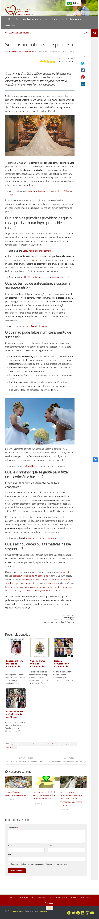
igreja (62, 572)
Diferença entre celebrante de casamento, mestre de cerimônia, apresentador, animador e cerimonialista (72, 798)
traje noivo (19, 583)
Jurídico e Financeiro (58, 897)
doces (40, 575)
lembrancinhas (58, 579)
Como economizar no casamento (40, 538)
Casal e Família (38, 897)
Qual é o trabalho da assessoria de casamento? (46, 277)
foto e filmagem (42, 579)
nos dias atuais (21, 166)
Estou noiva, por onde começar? (38, 250)
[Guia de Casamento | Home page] (19, 11)
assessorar (32, 260)
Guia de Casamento (30, 19)
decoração (30, 583)
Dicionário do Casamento (71, 19)
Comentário (13, 828)
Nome (11, 845)
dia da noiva (28, 579)
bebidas (16, 575)
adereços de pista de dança (27, 590)
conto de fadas (41, 744)
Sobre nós (9, 25)
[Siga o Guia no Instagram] (87, 913)
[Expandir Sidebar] (94, 33)
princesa (73, 744)
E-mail (51, 845)
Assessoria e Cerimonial (18, 33)
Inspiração (23, 897)
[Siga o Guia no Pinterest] (78, 913)
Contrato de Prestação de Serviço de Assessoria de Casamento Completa (44, 795)
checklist (31, 744)
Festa (12, 897)
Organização (64, 744)
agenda (13, 744)
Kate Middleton (53, 744)
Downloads (49, 903)
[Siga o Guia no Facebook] (69, 913)
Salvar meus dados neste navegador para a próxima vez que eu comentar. (39, 864)
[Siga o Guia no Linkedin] (83, 913)
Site (9, 854)
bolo (48, 575)
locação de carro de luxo (16, 587)
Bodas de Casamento (80, 897)
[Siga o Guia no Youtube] (92, 913)
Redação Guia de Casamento (21, 51)
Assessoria (22, 744)
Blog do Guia (50, 19)
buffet (69, 572)
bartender (47, 587)
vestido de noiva (29, 575)
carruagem (36, 587)
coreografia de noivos (51, 590)
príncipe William (11, 747)
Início (16, 19)
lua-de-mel (51, 583)
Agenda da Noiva (39, 326)
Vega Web (44, 911)
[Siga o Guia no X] (73, 913)
